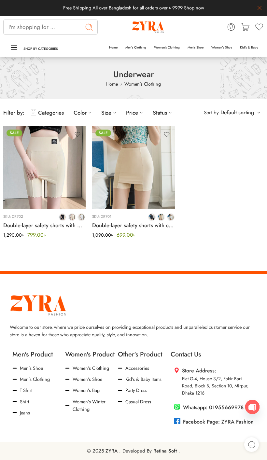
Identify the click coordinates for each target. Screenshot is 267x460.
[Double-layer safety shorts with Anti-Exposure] (44, 167)
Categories (51, 113)
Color (80, 113)
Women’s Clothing (167, 47)
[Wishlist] (77, 134)
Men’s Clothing (135, 47)
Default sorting (237, 112)
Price (132, 113)
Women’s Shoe (221, 47)
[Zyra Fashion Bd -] (148, 27)
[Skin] (72, 217)
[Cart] (245, 27)
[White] (81, 217)
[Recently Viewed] (251, 444)
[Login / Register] (231, 27)
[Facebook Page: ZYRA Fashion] (177, 421)
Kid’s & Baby (249, 47)
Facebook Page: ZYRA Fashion (218, 421)
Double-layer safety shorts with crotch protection (133, 225)
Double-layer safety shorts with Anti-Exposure (44, 225)
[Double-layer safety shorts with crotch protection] (133, 167)
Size (106, 113)
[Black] (62, 217)
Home (113, 47)
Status (160, 113)
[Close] (259, 8)
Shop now (194, 7)
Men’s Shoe (196, 47)
